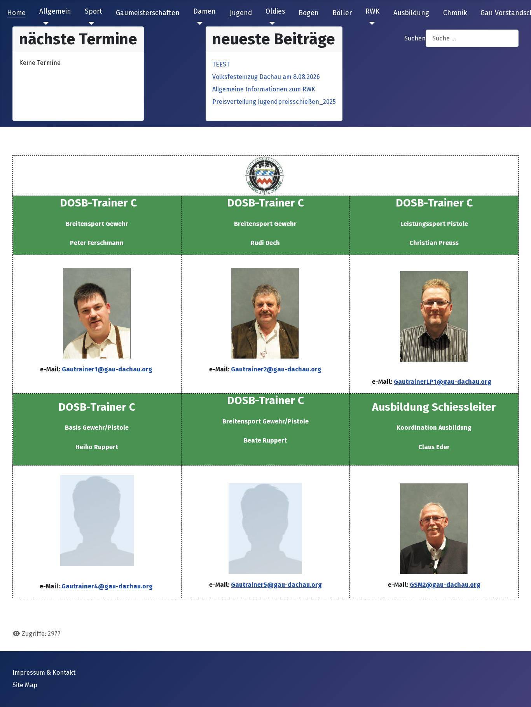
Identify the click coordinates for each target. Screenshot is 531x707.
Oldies (275, 11)
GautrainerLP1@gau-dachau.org (442, 381)
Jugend (241, 13)
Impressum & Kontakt (43, 672)
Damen (204, 11)
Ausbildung (411, 13)
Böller (342, 13)
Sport (93, 11)
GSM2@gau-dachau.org (445, 584)
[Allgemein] (44, 23)
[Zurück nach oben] (517, 692)
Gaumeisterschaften (148, 13)
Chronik (455, 13)
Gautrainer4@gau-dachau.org (107, 586)
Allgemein (55, 11)
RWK (372, 11)
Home (16, 13)
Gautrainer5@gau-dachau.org (276, 584)
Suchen (415, 38)
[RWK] (370, 23)
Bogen (309, 13)
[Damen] (198, 23)
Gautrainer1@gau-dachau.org (107, 369)
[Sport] (89, 23)
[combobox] (472, 38)
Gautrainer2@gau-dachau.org (276, 369)
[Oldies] (270, 23)
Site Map (24, 685)
